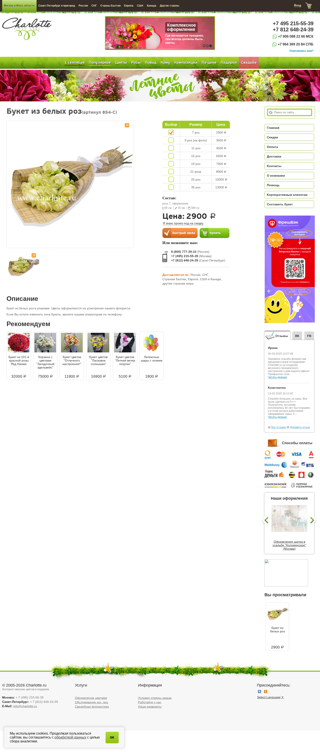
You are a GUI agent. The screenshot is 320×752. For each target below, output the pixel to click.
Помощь (273, 185)
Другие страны (169, 5)
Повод (151, 62)
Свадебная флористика (92, 706)
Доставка (274, 156)
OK (112, 737)
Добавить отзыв (300, 427)
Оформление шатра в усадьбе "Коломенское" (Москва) (289, 545)
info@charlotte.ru (25, 706)
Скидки (272, 137)
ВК (297, 336)
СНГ (94, 5)
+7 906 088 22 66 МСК (295, 36)
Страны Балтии (110, 5)
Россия (83, 5)
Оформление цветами (91, 698)
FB (309, 336)
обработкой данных (70, 737)
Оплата (272, 147)
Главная (273, 127)
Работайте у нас (149, 702)
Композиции (186, 62)
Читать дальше (277, 377)
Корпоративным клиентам (287, 194)
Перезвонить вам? (301, 50)
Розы (136, 62)
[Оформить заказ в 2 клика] (180, 232)
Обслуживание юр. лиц (91, 702)
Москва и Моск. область (19, 5)
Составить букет (280, 204)
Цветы (121, 62)
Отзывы (281, 336)
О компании (276, 175)
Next (313, 520)
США (140, 5)
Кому (165, 62)
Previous (265, 520)
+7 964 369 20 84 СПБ (295, 44)
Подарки (229, 62)
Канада (151, 5)
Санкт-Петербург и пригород (56, 5)
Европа (128, 5)
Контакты (274, 166)
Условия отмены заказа (155, 698)
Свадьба (249, 62)
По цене (209, 62)
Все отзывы (278, 427)
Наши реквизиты (150, 706)
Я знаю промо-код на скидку (183, 223)
